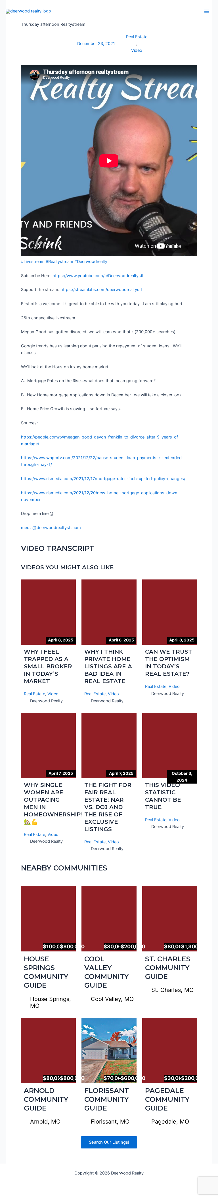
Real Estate (136, 36)
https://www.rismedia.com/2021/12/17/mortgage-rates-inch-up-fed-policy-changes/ (103, 478)
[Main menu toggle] (206, 11)
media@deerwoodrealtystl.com (51, 527)
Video (136, 50)
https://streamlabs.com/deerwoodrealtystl (101, 289)
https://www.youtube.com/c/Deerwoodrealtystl (98, 275)
